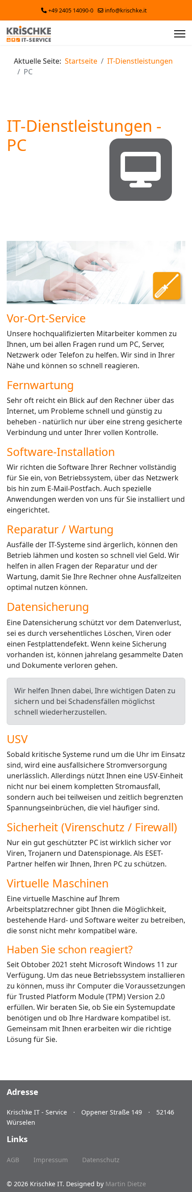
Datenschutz (101, 1159)
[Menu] (179, 33)
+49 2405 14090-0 (70, 10)
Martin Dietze (125, 1184)
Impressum (50, 1159)
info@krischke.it (126, 10)
